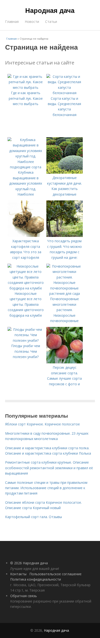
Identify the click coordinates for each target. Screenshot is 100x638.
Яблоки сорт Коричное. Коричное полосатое (42, 424)
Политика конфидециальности (35, 579)
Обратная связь (23, 595)
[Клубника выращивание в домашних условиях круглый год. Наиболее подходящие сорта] (26, 167)
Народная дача (50, 10)
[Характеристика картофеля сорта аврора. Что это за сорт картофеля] (26, 235)
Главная (12, 21)
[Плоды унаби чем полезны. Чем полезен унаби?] (26, 340)
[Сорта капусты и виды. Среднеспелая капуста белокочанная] (64, 92)
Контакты (18, 574)
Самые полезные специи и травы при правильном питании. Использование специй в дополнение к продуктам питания (46, 488)
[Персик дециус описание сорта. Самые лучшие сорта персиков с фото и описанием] (64, 362)
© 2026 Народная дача (29, 563)
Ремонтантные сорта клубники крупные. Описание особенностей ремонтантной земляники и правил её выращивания (49, 468)
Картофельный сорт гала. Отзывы (33, 516)
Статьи (51, 21)
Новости (32, 21)
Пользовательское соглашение (55, 574)
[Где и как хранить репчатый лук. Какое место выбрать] (26, 87)
